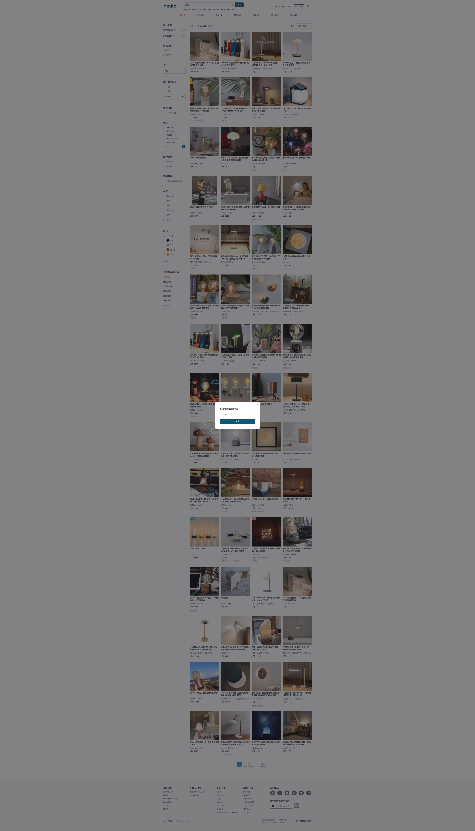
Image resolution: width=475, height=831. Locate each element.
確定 (237, 421)
